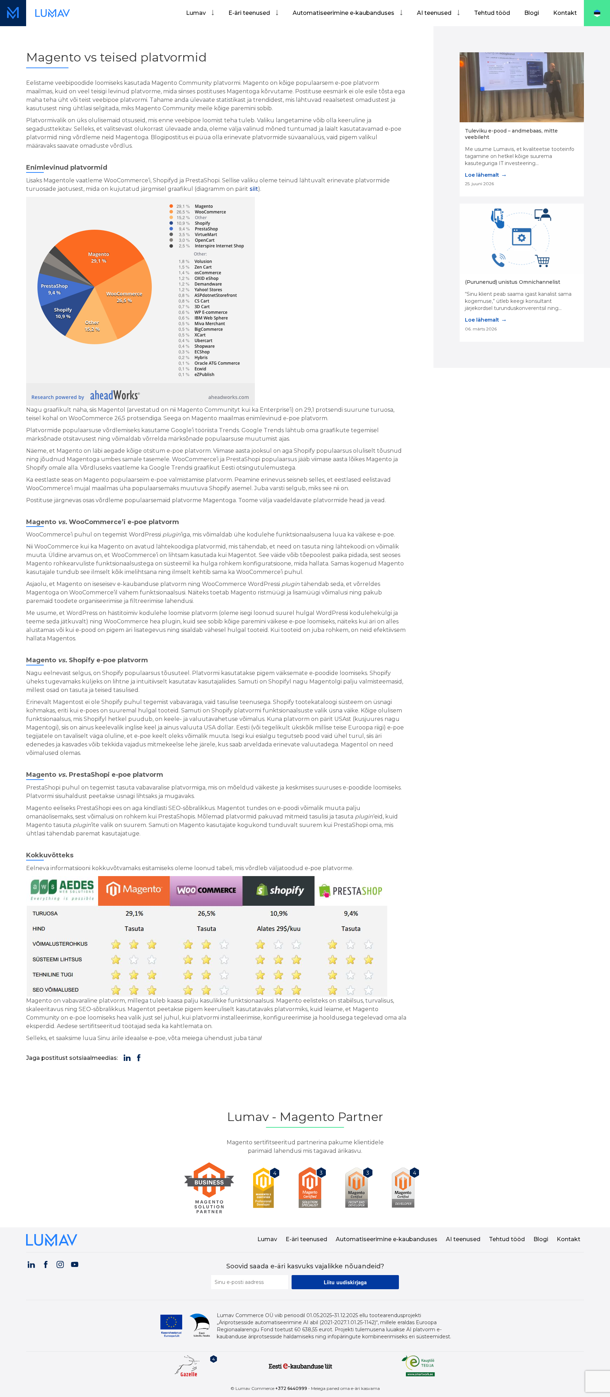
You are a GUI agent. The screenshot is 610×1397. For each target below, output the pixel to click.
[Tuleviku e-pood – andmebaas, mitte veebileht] (522, 87)
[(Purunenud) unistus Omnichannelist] (522, 239)
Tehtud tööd (492, 13)
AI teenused (434, 13)
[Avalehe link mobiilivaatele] (13, 13)
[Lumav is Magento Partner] (211, 1188)
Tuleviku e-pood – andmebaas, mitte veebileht (511, 134)
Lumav (196, 13)
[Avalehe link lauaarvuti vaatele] (52, 13)
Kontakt (565, 13)
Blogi (531, 13)
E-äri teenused (249, 13)
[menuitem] (200, 13)
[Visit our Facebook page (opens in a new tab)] (45, 1263)
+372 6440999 (291, 1388)
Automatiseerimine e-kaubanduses (343, 13)
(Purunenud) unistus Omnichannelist (512, 282)
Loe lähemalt (486, 174)
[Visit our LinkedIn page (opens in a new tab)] (31, 1263)
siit (254, 189)
